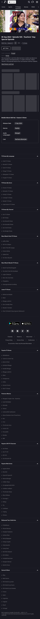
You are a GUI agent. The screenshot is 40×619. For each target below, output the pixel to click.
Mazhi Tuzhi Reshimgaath (9, 269)
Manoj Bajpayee (7, 539)
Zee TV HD (5, 453)
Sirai (4, 423)
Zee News (5, 449)
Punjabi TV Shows (7, 178)
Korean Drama (6, 386)
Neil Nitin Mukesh (7, 552)
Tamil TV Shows (7, 168)
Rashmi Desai (6, 566)
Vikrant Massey (7, 529)
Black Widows (6, 496)
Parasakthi (5, 433)
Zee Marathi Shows (8, 222)
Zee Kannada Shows (8, 225)
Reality (7, 55)
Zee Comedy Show (7, 305)
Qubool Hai (6, 255)
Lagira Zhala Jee (7, 275)
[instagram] (17, 332)
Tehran (4, 409)
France (4, 592)
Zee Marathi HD (7, 459)
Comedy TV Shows (7, 198)
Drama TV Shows (7, 189)
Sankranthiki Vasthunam (9, 413)
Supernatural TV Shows (9, 205)
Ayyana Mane (6, 469)
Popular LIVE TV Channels (8, 444)
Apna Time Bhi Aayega (9, 249)
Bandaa (5, 436)
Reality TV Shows (7, 202)
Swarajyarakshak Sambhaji (10, 285)
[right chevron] (4, 82)
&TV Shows (5, 219)
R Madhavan (6, 526)
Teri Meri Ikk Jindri (7, 258)
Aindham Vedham (7, 489)
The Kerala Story (7, 426)
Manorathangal (7, 479)
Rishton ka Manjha (7, 295)
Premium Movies (6, 394)
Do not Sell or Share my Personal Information (19, 344)
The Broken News (7, 493)
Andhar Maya (6, 483)
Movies (26, 7)
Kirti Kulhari (6, 556)
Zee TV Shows (6, 215)
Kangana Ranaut (7, 562)
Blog (4, 576)
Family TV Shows (7, 195)
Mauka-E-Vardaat (7, 309)
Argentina (5, 599)
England (5, 602)
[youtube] (27, 332)
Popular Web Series (6, 464)
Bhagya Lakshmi (7, 302)
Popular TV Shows (6, 351)
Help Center (28, 337)
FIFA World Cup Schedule (9, 589)
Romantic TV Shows (8, 192)
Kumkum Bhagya (7, 366)
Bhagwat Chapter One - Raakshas (11, 399)
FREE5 (33, 7)
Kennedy (5, 406)
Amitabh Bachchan (8, 559)
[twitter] (22, 332)
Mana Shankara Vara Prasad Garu (11, 416)
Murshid (5, 473)
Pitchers (5, 516)
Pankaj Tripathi (6, 542)
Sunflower (5, 509)
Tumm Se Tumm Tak (8, 359)
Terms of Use (19, 341)
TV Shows (18, 7)
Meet (4, 299)
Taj (3, 506)
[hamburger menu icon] (37, 2)
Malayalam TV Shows (8, 175)
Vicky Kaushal (6, 546)
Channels (9, 337)
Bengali (13, 52)
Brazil (4, 606)
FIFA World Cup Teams (8, 586)
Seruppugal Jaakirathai (9, 486)
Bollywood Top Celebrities (8, 521)
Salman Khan (6, 536)
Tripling (5, 512)
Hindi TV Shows (7, 162)
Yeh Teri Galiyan (7, 245)
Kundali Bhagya (7, 369)
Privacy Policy (8, 341)
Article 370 (5, 429)
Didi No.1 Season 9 (7, 42)
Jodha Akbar (6, 242)
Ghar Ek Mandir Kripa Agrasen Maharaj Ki (13, 312)
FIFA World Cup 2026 (8, 582)
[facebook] (12, 332)
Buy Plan (12, 2)
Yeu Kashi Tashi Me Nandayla (10, 272)
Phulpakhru (6, 282)
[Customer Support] (32, 2)
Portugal (5, 609)
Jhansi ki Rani (6, 363)
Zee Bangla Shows (7, 232)
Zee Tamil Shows (7, 228)
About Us (18, 337)
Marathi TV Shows (7, 165)
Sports (10, 7)
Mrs (4, 419)
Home (3, 7)
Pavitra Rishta (6, 252)
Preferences (31, 341)
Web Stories (6, 579)
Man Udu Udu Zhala (8, 279)
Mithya (4, 503)
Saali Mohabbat (7, 403)
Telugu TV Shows (7, 172)
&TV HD (5, 456)
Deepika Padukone (7, 533)
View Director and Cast (7, 65)
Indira (4, 383)
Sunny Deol (6, 549)
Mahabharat (6, 356)
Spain (4, 596)
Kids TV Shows (6, 389)
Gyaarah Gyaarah (7, 476)
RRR (4, 439)
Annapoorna (6, 379)
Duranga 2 (5, 499)
